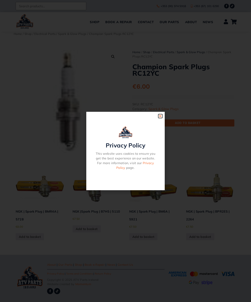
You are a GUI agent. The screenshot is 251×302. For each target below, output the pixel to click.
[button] (160, 116)
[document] (125, 151)
